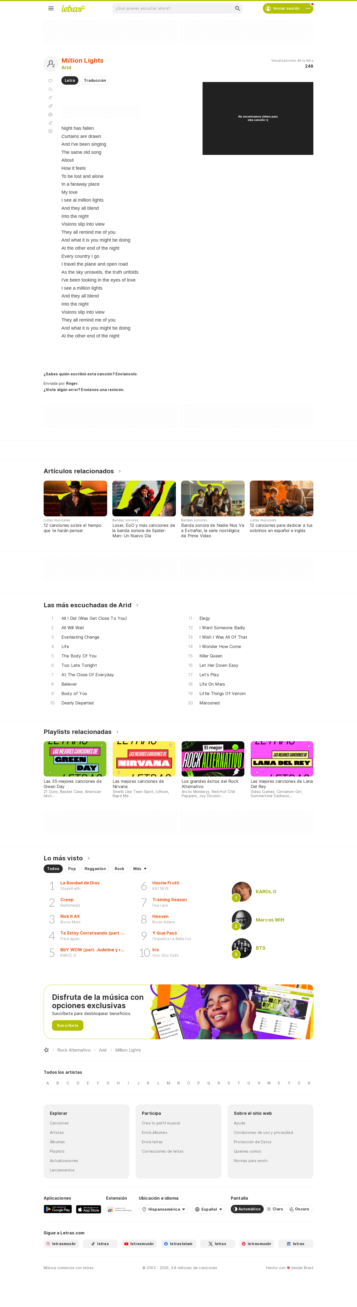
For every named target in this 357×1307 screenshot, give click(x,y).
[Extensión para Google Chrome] (120, 1209)
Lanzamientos (62, 1170)
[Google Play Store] (58, 1209)
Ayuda (239, 1123)
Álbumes (57, 1142)
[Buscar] (237, 8)
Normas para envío (251, 1160)
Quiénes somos (247, 1151)
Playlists (57, 1151)
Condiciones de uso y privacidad (263, 1132)
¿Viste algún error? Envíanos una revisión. (84, 390)
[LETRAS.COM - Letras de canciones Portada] (73, 8)
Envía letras (152, 1142)
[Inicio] (46, 1050)
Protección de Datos (253, 1142)
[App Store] (88, 1209)
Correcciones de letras (162, 1151)
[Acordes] (50, 106)
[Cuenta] (308, 8)
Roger (72, 383)
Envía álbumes (154, 1132)
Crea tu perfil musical (161, 1123)
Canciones (59, 1123)
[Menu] (51, 8)
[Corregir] (50, 122)
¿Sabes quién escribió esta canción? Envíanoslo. (91, 374)
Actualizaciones (64, 1160)
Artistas (57, 1132)
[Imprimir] (50, 114)
